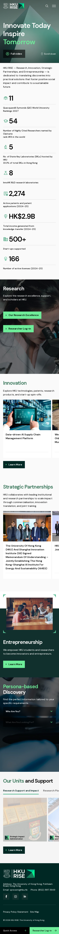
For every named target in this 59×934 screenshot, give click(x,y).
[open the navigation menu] (54, 6)
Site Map (34, 911)
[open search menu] (46, 6)
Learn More (15, 464)
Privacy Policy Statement (15, 911)
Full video (16, 53)
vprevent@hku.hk (19, 889)
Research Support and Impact (21, 790)
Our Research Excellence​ (23, 315)
